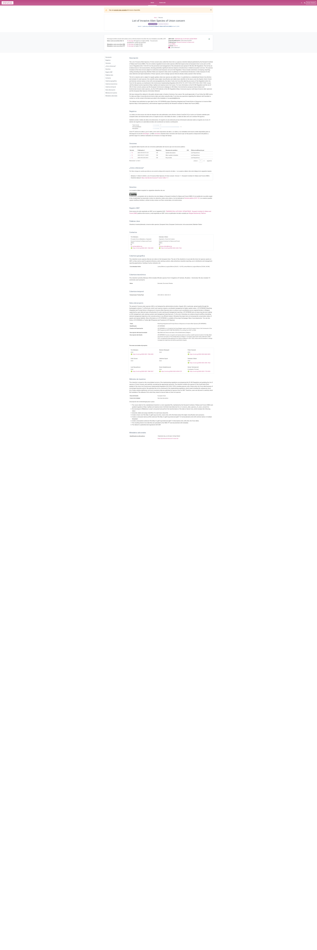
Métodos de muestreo (111, 93)
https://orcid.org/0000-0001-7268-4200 (142, 248)
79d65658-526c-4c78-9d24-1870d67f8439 (186, 38)
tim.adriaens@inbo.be (136, 246)
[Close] (211, 10)
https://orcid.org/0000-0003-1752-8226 (199, 371)
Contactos (108, 78)
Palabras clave (109, 75)
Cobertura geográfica (111, 81)
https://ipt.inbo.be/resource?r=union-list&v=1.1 (154, 178)
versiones (157, 133)
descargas (146, 133)
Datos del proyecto (110, 90)
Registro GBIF (109, 72)
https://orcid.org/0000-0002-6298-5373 (171, 371)
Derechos (108, 69)
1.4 (132, 152)
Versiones (108, 63)
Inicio (152, 2)
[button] (304, 2)
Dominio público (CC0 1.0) (191, 198)
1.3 (132, 155)
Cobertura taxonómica (111, 84)
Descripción (109, 57)
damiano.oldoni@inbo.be (165, 246)
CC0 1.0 (176, 45)
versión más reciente (120, 10)
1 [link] (200, 160)
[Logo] (7, 3)
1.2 (132, 157)
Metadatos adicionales (111, 95)
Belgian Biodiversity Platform (197, 213)
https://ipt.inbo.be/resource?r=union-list (168, 438)
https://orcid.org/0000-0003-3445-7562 (171, 248)
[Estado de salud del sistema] (301, 2)
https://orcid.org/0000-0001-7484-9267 (142, 371)
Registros (108, 60)
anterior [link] (196, 160)
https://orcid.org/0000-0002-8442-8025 (199, 354)
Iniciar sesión (311, 3)
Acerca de (162, 2)
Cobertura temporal (111, 87)
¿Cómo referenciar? (111, 66)
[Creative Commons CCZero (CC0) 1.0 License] (133, 194)
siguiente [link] (209, 160)
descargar (131, 40)
